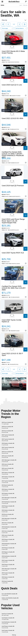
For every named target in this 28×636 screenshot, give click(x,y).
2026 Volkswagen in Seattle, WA (9, 569)
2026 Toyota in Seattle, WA (8, 448)
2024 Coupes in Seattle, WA (8, 561)
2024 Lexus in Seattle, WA (7, 465)
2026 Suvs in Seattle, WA (7, 452)
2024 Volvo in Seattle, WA (7, 532)
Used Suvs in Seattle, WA (7, 614)
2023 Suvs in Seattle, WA (7, 431)
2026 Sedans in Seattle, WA (8, 511)
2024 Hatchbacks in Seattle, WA (9, 544)
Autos (2, 5)
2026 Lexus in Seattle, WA (7, 536)
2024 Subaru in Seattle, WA (8, 490)
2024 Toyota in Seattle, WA (8, 435)
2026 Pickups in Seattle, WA (8, 565)
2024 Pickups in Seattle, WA (8, 506)
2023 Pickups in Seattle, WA (8, 548)
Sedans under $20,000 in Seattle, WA (10, 598)
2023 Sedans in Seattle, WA (8, 494)
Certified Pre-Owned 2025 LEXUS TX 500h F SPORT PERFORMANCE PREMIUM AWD (13, 154)
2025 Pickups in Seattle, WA (8, 540)
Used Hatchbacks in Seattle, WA (9, 623)
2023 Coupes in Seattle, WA (8, 573)
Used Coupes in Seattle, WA (8, 631)
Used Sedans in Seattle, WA (8, 618)
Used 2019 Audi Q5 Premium (13, 185)
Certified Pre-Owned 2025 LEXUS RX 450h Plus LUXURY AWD (14, 288)
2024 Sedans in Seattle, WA (8, 444)
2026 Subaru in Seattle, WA (8, 578)
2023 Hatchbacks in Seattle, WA (9, 502)
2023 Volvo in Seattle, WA (7, 523)
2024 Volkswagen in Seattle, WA (9, 519)
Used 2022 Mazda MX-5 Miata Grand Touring (13, 52)
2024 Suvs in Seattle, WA (7, 427)
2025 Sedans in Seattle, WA (8, 477)
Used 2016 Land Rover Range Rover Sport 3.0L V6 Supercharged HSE (13, 221)
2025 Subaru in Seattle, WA (8, 473)
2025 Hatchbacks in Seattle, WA (9, 527)
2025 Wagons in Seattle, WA (8, 552)
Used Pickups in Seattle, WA (8, 627)
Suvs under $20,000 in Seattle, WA (9, 594)
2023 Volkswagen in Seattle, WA (9, 498)
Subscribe (25, 5)
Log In (20, 5)
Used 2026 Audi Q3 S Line (12, 85)
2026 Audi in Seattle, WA (7, 582)
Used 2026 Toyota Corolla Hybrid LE (11, 321)
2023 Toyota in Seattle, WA (8, 481)
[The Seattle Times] (14, 2)
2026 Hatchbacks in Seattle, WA (9, 557)
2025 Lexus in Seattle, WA (7, 469)
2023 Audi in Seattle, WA (7, 486)
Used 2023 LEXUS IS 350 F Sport (12, 354)
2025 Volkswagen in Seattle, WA (9, 460)
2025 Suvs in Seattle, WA (7, 423)
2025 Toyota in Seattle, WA (8, 440)
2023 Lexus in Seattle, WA (7, 456)
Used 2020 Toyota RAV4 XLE (13, 253)
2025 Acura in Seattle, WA (7, 515)
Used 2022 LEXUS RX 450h (12, 118)
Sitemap (14, 634)
